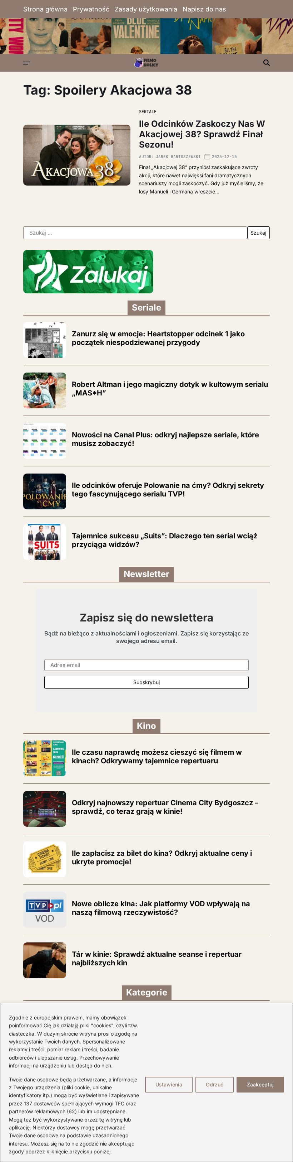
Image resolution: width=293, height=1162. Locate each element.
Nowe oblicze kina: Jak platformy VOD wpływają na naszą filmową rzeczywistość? (161, 908)
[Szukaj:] (135, 232)
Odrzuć (214, 1084)
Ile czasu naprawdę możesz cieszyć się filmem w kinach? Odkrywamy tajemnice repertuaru (157, 756)
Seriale (148, 112)
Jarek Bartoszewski (178, 156)
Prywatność (91, 9)
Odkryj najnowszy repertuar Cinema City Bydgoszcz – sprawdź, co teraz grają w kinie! (165, 807)
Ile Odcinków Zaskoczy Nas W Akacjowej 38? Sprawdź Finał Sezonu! (202, 134)
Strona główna (45, 9)
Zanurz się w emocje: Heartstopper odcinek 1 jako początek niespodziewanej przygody (158, 338)
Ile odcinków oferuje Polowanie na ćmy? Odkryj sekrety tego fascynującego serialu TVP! (168, 489)
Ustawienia (168, 1084)
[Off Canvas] (26, 63)
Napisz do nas (204, 9)
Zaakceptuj (260, 1084)
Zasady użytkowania (146, 9)
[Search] (266, 62)
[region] (146, 1082)
